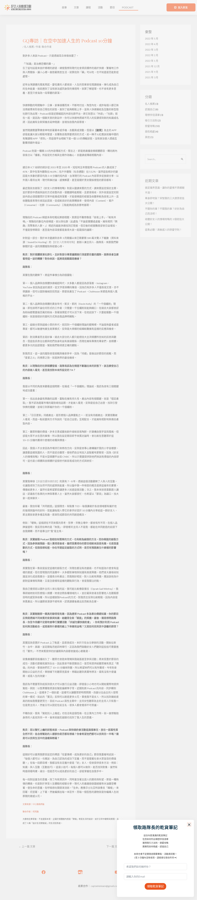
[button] (189, 824)
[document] (98, 450)
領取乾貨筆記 (155, 886)
